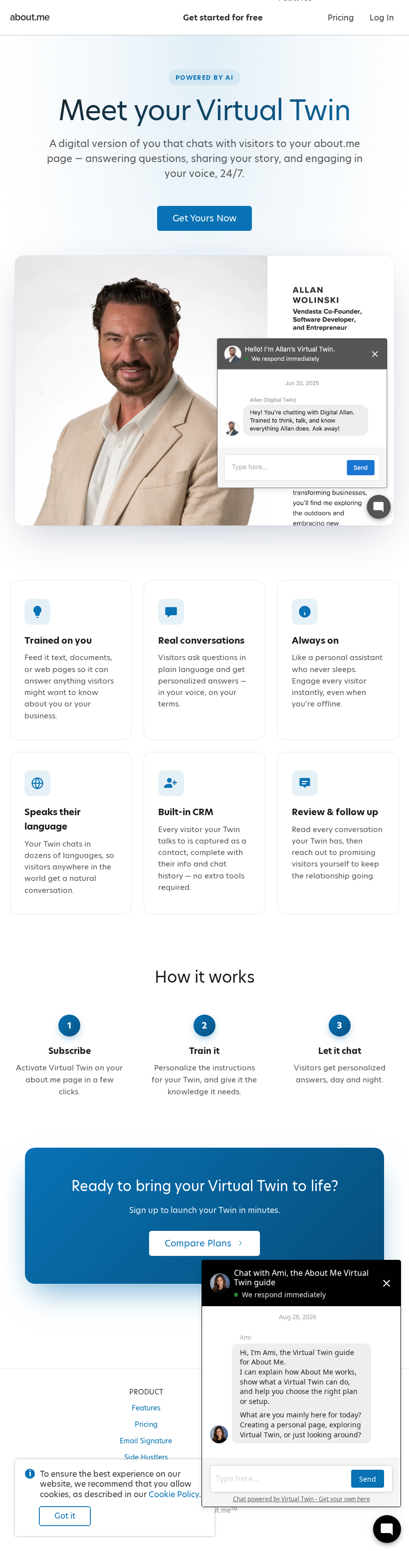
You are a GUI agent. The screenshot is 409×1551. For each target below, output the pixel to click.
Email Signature (146, 1441)
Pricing (146, 1424)
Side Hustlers (146, 1457)
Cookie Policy (174, 1494)
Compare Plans (198, 1243)
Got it (64, 1516)
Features (146, 1408)
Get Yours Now (204, 218)
